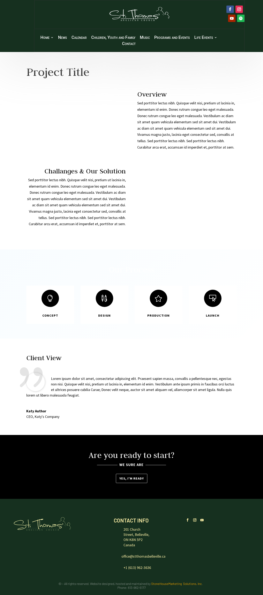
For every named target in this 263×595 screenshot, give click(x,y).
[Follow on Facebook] (230, 9)
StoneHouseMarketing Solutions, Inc (176, 584)
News (62, 38)
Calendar (79, 38)
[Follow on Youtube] (231, 18)
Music (145, 38)
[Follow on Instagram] (239, 9)
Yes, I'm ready (131, 478)
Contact (129, 44)
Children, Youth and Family (113, 38)
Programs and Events (172, 38)
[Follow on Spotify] (241, 18)
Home (45, 38)
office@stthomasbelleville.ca (143, 556)
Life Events (203, 38)
